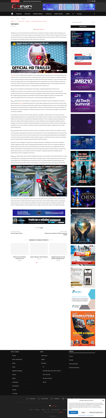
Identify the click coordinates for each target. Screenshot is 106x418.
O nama (71, 356)
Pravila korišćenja (73, 363)
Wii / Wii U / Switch (47, 378)
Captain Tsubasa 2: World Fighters (20, 257)
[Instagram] (89, 1)
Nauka (13, 363)
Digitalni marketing (17, 370)
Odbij (83, 412)
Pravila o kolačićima (82, 415)
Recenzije (43, 363)
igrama (21, 103)
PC (43, 367)
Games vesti (44, 355)
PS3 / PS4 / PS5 (46, 374)
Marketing (37, 409)
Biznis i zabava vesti (17, 359)
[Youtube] (92, 1)
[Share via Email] (42, 227)
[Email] (94, 1)
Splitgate (13, 75)
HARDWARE (18, 13)
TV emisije (79, 13)
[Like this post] (36, 227)
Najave (43, 359)
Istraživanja (15, 382)
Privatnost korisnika (74, 367)
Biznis (13, 367)
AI (73, 13)
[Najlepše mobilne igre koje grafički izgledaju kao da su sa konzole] (39, 249)
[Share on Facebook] (37, 227)
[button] (103, 400)
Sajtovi (14, 378)
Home (12, 18)
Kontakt (71, 360)
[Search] (94, 14)
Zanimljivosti (15, 386)
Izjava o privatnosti (90, 415)
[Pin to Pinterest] (40, 227)
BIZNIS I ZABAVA (58, 13)
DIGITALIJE (48, 13)
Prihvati (73, 412)
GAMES (67, 13)
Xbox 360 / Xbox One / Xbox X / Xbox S (52, 370)
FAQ (48, 409)
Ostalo (44, 382)
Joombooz (60, 412)
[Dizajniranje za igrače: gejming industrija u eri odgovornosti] (58, 249)
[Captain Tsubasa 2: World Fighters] (20, 249)
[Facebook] (87, 1)
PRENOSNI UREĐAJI (38, 13)
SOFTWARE (27, 13)
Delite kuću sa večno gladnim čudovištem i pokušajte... (36, 1)
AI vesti (14, 355)
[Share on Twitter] (39, 227)
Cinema (14, 374)
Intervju (14, 389)
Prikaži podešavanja (96, 412)
